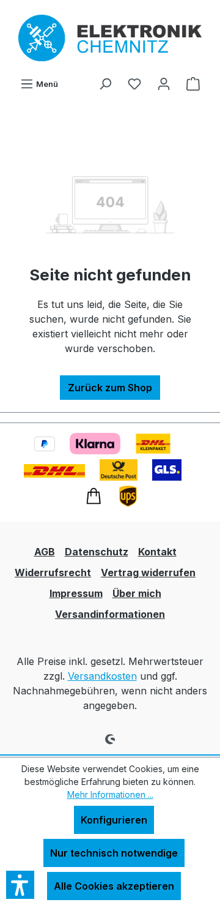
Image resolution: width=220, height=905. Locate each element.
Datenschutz (96, 552)
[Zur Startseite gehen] (110, 38)
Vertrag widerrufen (148, 572)
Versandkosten (102, 676)
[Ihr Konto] (163, 83)
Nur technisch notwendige (114, 853)
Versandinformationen (110, 614)
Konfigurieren (114, 820)
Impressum (76, 593)
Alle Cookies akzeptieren (114, 886)
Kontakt (157, 552)
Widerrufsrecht (53, 572)
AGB (44, 552)
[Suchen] (105, 83)
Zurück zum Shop (110, 387)
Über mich (136, 593)
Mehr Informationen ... (110, 794)
